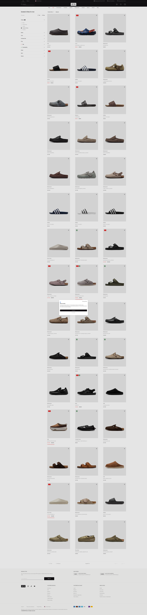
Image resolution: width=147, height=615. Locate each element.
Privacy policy (84, 301)
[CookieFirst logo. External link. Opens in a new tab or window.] (60, 302)
